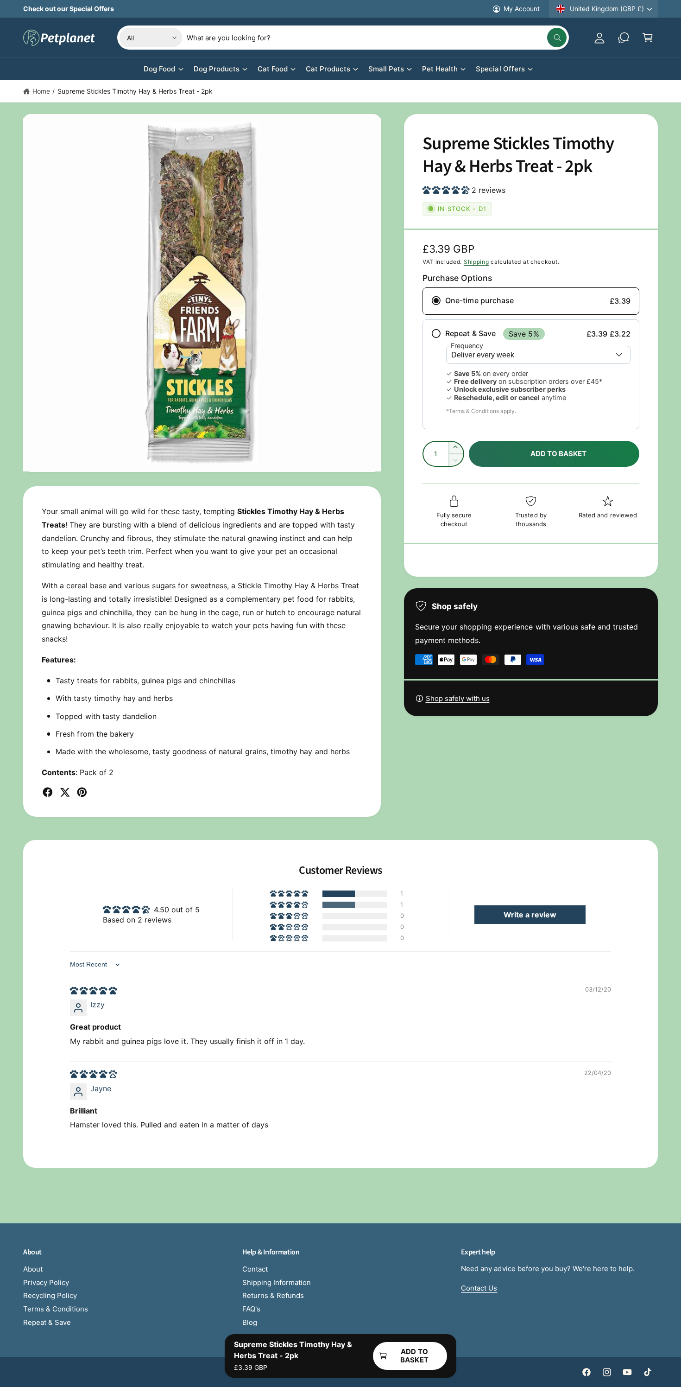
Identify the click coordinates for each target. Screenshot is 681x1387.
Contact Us (479, 1288)
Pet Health (440, 68)
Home (41, 91)
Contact (255, 1269)
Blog (249, 1322)
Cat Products (328, 68)
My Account (522, 9)
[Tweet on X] (65, 792)
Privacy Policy (46, 1282)
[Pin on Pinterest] (82, 792)
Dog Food (159, 68)
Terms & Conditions (55, 1308)
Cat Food (273, 68)
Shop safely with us (458, 698)
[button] (648, 37)
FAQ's (251, 1308)
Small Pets (386, 68)
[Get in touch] (624, 37)
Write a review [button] (530, 914)
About (33, 1269)
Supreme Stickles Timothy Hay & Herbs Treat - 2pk (135, 91)
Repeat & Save (47, 1322)
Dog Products (217, 68)
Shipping (476, 261)
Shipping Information (276, 1282)
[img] (93, 990)
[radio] (530, 301)
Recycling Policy (50, 1295)
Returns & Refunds (273, 1295)
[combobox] (376, 37)
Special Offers (500, 68)
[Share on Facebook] (48, 792)
